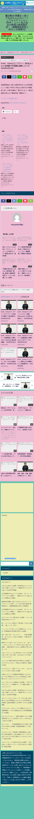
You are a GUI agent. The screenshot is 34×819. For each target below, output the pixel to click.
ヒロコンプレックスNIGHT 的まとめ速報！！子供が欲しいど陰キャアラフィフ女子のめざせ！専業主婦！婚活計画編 (17, 744)
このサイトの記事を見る (9, 98)
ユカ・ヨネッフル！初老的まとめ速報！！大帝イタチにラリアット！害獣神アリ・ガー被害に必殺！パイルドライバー (17, 684)
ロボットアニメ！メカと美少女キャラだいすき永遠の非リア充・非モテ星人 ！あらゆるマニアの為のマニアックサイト (17, 655)
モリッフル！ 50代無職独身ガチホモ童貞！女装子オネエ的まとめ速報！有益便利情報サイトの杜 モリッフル (17, 726)
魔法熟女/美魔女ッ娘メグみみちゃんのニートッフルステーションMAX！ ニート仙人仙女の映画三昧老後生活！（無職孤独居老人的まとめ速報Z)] (16, 604)
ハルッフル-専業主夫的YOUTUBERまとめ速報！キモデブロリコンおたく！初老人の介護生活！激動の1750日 (17, 663)
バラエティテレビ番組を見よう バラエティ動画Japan (16, 60)
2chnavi (4, 515)
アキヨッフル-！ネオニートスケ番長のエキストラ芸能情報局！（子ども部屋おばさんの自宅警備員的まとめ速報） (17, 710)
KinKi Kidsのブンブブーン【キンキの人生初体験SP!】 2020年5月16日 (7, 138)
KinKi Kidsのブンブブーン (7, 57)
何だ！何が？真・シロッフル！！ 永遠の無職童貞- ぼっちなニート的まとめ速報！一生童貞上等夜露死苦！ (17, 637)
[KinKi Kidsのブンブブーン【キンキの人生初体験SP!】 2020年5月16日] (8, 146)
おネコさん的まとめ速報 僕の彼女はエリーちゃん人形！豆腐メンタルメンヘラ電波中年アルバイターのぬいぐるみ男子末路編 (17, 588)
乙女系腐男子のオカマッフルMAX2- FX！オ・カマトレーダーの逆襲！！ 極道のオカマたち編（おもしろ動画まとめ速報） (17, 596)
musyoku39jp (17, 225)
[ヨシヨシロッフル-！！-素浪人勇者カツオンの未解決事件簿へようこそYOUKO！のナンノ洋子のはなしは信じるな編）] (17, 718)
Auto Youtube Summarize (17, 102)
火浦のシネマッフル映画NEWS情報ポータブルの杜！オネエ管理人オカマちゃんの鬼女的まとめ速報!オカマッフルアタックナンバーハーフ (16, 676)
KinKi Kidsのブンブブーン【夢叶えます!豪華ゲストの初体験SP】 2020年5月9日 (7, 167)
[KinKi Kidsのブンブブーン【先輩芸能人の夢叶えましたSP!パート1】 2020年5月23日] (23, 147)
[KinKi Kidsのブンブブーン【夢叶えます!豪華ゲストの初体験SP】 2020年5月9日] (8, 175)
